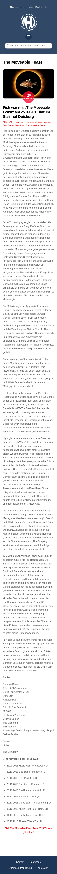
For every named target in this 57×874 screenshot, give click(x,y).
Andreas (8, 122)
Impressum (35, 862)
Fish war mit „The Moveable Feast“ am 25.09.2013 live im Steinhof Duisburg (26, 111)
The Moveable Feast (35, 125)
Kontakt (20, 862)
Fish (5, 125)
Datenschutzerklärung (20, 868)
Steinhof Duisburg (16, 125)
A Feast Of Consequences (39, 122)
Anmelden (43, 868)
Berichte (19, 122)
